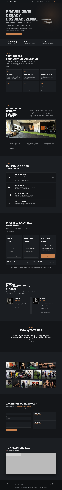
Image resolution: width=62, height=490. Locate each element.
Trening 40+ (35, 487)
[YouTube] (55, 484)
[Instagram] (53, 484)
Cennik (54, 1)
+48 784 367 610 (38, 416)
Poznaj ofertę (26, 33)
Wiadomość (8, 420)
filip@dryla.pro (38, 426)
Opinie (46, 1)
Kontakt (49, 1)
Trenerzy (41, 1)
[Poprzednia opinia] (27, 345)
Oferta (38, 1)
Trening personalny (30, 487)
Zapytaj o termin (31, 256)
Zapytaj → (27, 262)
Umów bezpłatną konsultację (14, 34)
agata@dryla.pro (38, 417)
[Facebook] (50, 484)
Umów (53, 177)
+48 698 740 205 (38, 425)
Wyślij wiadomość (11, 430)
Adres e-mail (8, 416)
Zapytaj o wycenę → (51, 262)
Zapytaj (52, 203)
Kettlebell (39, 487)
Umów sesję (14, 256)
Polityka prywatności (44, 487)
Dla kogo (33, 1)
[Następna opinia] (35, 345)
